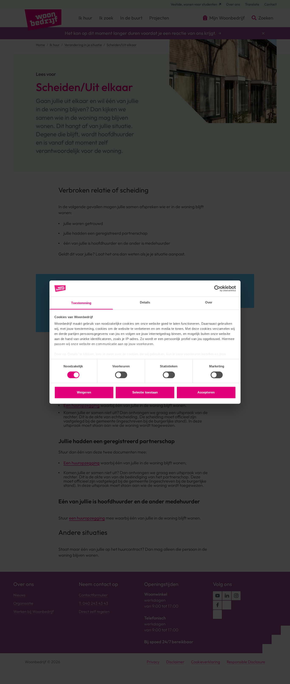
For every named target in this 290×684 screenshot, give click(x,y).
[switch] (121, 374)
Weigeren (84, 392)
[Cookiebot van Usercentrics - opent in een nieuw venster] (217, 288)
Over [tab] (208, 302)
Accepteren (206, 392)
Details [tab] (145, 302)
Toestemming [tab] (81, 303)
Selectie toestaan (145, 392)
